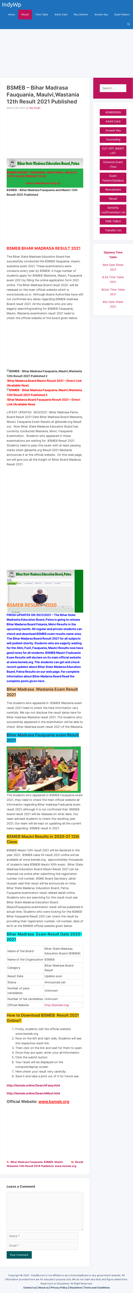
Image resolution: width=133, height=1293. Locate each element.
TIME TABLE (113, 221)
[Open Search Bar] (128, 24)
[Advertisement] (66, 51)
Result (25, 14)
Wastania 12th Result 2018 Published (30, 1166)
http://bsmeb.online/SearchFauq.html (33, 1085)
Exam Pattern (122, 14)
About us (43, 1287)
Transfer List (113, 230)
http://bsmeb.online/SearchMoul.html (33, 1093)
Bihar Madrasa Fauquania (26, 1162)
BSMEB (48, 1162)
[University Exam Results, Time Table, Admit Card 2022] (12, 5)
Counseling (113, 139)
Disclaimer (75, 1287)
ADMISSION (113, 112)
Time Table (41, 14)
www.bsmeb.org (65, 1166)
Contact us (29, 1287)
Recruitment (81, 14)
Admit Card (60, 14)
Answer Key (101, 14)
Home (11, 14)
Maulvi (58, 1162)
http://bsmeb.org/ (57, 1005)
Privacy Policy (59, 1287)
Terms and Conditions (97, 1287)
